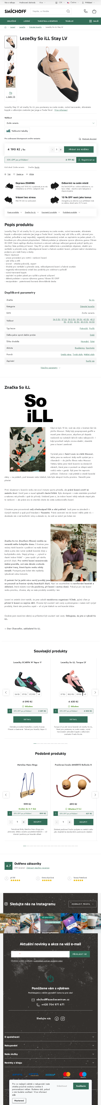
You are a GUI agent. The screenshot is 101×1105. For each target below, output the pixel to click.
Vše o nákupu (10, 2)
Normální (85, 341)
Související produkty (49, 212)
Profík (92, 328)
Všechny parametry (49, 367)
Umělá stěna (66, 354)
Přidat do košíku (79, 149)
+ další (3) (10, 96)
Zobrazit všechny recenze (37, 867)
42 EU (76, 322)
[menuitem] (13, 21)
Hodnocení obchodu (27, 2)
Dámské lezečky (87, 306)
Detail (27, 719)
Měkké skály (89, 354)
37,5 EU (32, 694)
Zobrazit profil (81, 904)
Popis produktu (13, 212)
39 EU (79, 319)
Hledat (68, 11)
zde (14, 1094)
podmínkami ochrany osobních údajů (48, 961)
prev (6, 692)
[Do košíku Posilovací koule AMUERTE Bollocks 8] (83, 822)
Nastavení (19, 1100)
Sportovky (90, 348)
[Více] (94, 21)
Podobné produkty (70, 212)
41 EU (70, 322)
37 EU (64, 319)
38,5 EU (71, 319)
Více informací (61, 110)
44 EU (92, 322)
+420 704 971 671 (86, 11)
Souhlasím (81, 1086)
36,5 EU (56, 319)
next (95, 692)
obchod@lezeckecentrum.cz (52, 999)
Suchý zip (90, 361)
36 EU (17, 694)
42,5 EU (84, 322)
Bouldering (79, 348)
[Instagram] (63, 1019)
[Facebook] (57, 1019)
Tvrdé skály (78, 354)
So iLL (37, 167)
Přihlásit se (80, 954)
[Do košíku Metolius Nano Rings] (37, 822)
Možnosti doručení (89, 139)
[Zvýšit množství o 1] (61, 149)
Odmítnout (62, 1086)
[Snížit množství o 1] (52, 149)
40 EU (86, 319)
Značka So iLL (30, 212)
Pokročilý (84, 328)
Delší (92, 335)
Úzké (92, 341)
